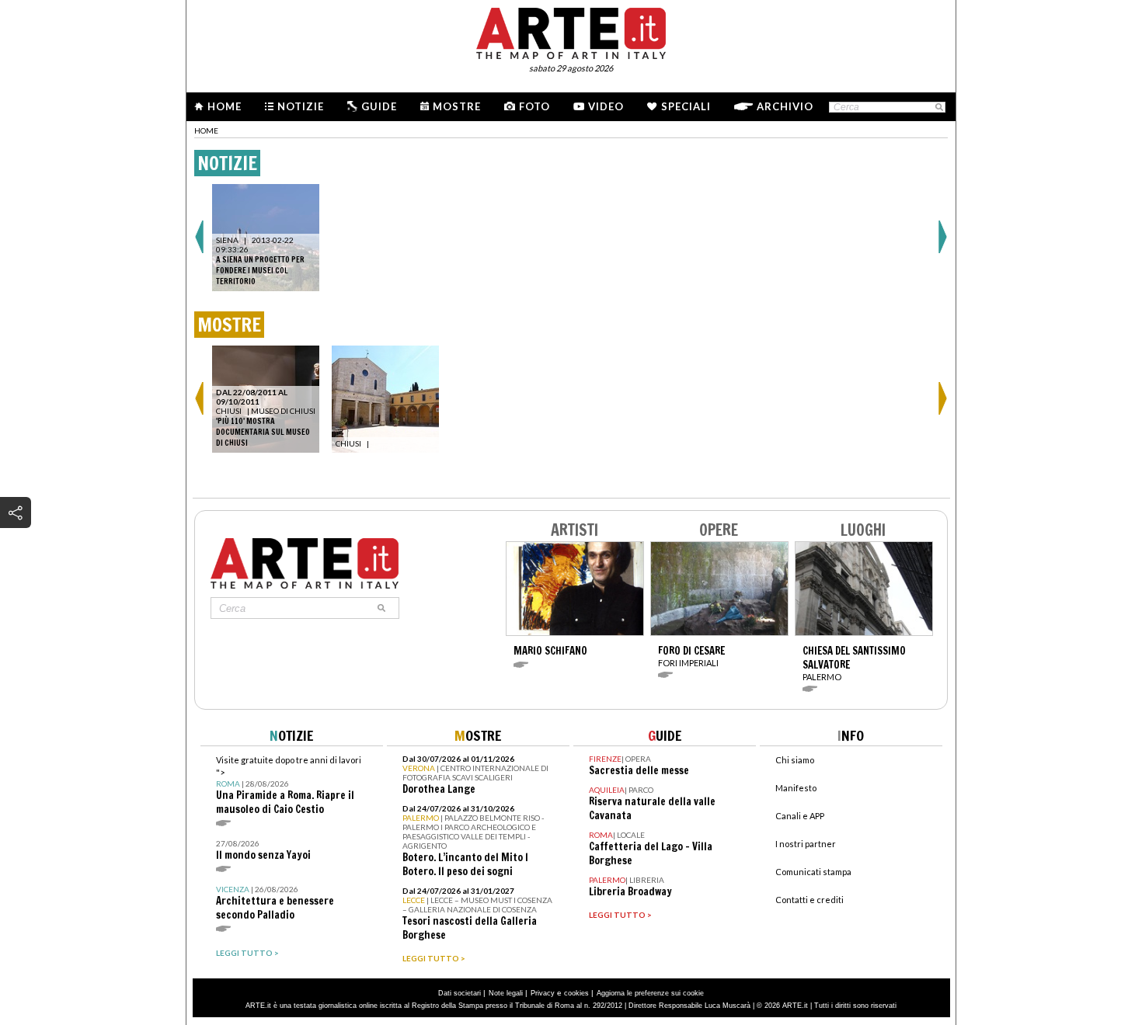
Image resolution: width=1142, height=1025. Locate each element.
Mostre (457, 106)
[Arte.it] (571, 31)
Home (224, 106)
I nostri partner (805, 844)
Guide (379, 106)
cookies (576, 993)
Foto (534, 106)
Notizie (300, 106)
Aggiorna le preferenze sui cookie (650, 993)
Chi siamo (794, 760)
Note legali (506, 993)
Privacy (543, 993)
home (206, 130)
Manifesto (795, 788)
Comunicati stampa (813, 872)
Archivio (785, 106)
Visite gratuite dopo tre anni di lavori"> (288, 785)
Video (606, 106)
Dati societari (459, 993)
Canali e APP (799, 816)
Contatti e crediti (809, 900)
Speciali (686, 106)
